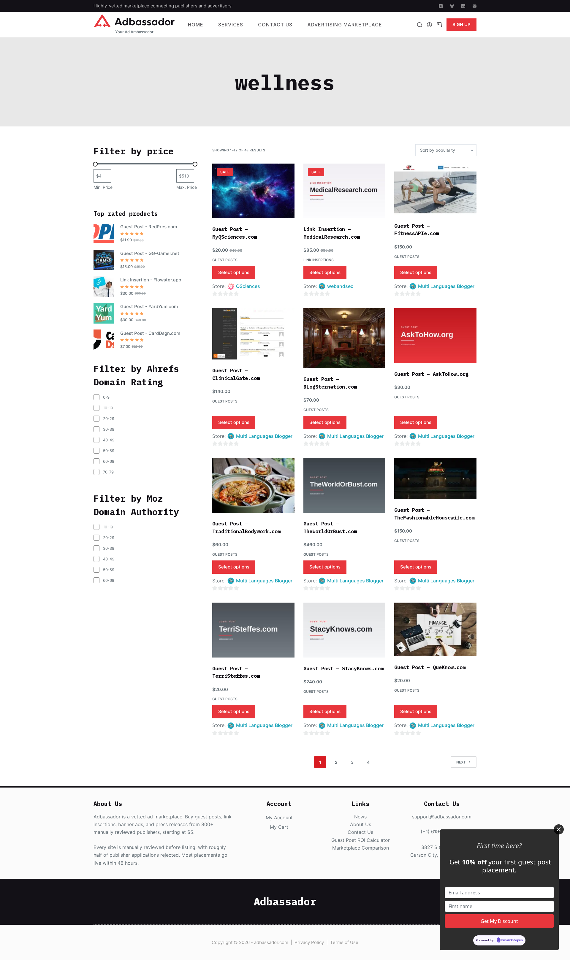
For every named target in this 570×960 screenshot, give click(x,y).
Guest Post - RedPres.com (148, 226)
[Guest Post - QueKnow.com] (435, 629)
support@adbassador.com (441, 817)
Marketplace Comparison (360, 848)
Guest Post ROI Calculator (360, 840)
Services (230, 25)
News (360, 817)
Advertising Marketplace (344, 25)
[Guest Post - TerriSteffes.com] (253, 630)
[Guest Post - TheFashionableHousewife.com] (435, 478)
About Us (360, 824)
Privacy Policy (309, 942)
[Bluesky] (452, 6)
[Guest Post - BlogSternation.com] (344, 338)
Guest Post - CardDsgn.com (150, 333)
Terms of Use (344, 942)
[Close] (559, 829)
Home (195, 25)
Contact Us (275, 25)
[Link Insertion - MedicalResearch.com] (344, 191)
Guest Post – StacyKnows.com (343, 668)
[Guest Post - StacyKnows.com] (344, 630)
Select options (233, 272)
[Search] (419, 24)
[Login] (429, 24)
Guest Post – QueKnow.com (430, 667)
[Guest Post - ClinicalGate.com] (253, 333)
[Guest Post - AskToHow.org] (435, 335)
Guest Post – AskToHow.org (431, 374)
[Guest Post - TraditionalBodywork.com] (253, 485)
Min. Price (103, 187)
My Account (279, 817)
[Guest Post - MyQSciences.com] (253, 191)
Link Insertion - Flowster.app (150, 280)
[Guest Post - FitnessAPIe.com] (435, 189)
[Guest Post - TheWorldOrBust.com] (344, 485)
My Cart (279, 827)
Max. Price (186, 187)
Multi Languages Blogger (446, 286)
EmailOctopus (512, 940)
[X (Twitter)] (441, 6)
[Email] (474, 6)
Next (461, 762)
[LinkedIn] (463, 6)
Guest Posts (225, 260)
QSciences (248, 286)
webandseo (340, 286)
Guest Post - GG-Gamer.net (149, 253)
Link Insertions (318, 260)
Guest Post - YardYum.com (149, 306)
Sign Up (461, 24)
